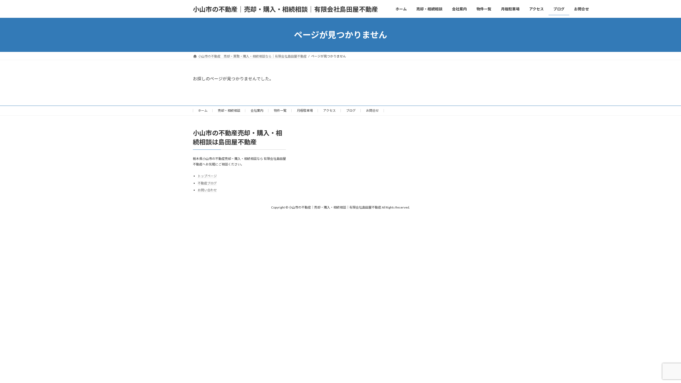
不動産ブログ (207, 183)
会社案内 (257, 111)
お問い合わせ (207, 190)
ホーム (202, 111)
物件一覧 (280, 111)
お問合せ (372, 111)
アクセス (329, 111)
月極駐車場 (305, 111)
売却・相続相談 (229, 111)
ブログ (351, 111)
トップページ (207, 176)
